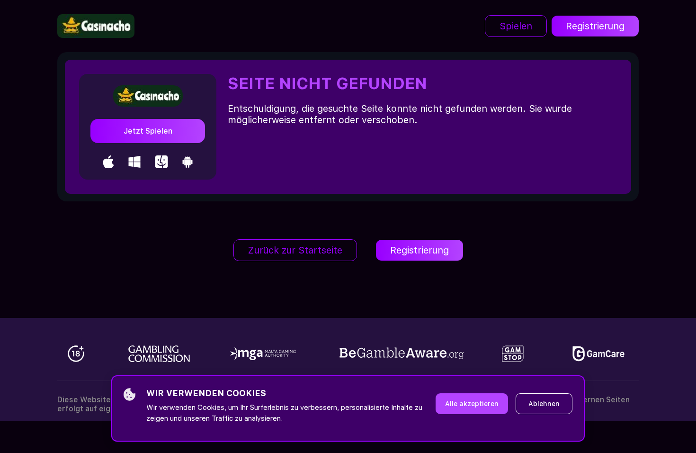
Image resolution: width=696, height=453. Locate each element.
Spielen (516, 26)
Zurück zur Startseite (295, 250)
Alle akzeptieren (472, 404)
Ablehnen (544, 404)
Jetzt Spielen (148, 131)
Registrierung (595, 26)
